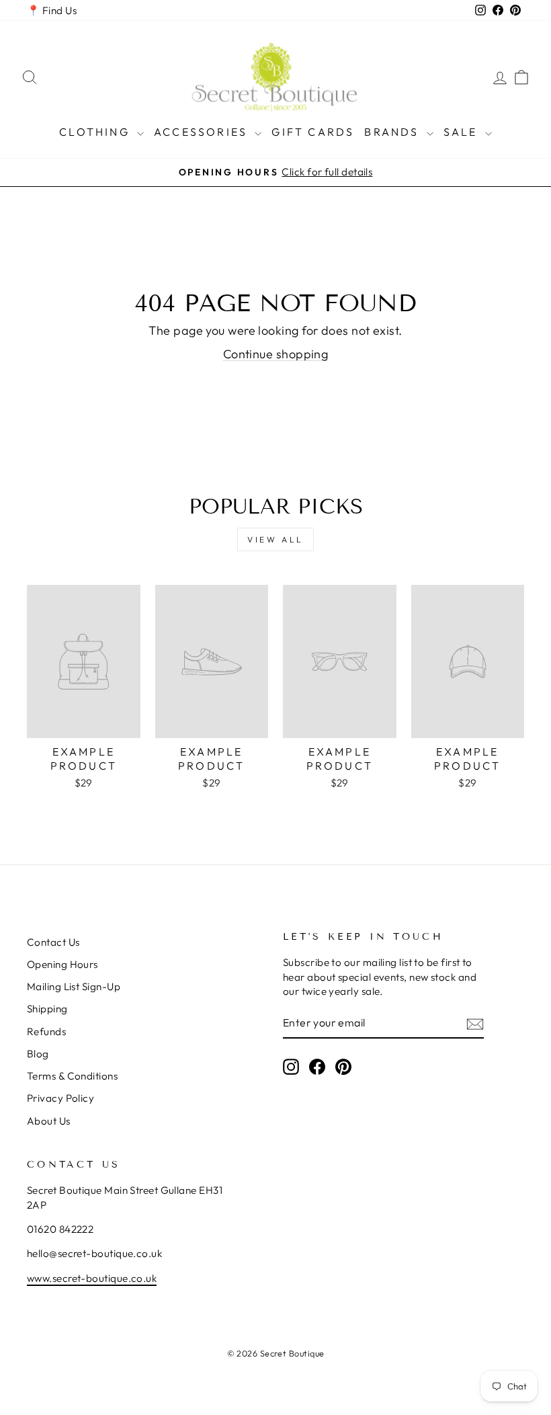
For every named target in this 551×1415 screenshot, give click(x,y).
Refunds (46, 1031)
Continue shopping (276, 354)
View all (275, 539)
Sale (462, 131)
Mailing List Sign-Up (73, 986)
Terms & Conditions (72, 1075)
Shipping (47, 1008)
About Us (49, 1121)
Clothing (96, 131)
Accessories (202, 131)
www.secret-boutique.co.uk (92, 1278)
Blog (38, 1053)
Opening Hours (62, 964)
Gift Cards (312, 131)
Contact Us (53, 942)
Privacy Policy (60, 1098)
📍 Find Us (52, 10)
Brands (393, 131)
